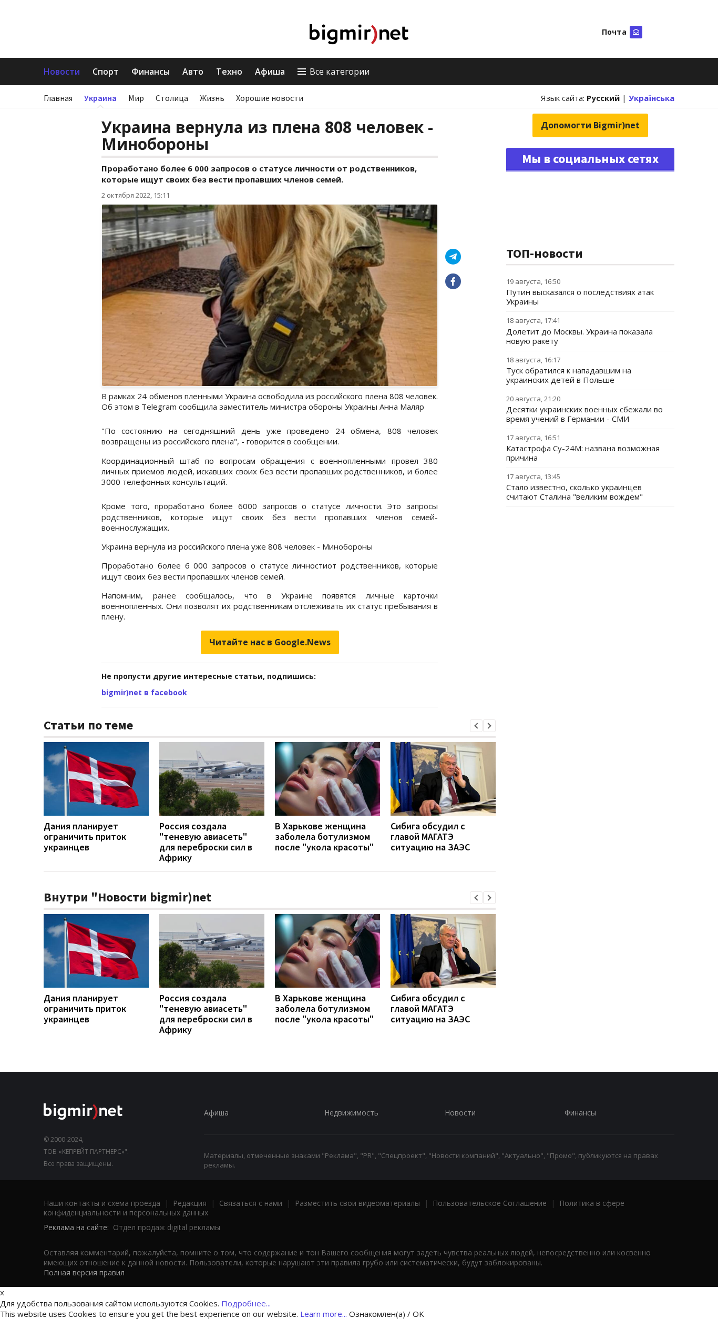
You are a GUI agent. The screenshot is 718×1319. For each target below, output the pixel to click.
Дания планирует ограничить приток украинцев (85, 836)
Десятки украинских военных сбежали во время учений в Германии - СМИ (584, 414)
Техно (229, 71)
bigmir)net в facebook (144, 692)
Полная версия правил (84, 1272)
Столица (172, 98)
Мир (136, 98)
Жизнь (212, 98)
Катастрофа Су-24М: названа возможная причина (583, 453)
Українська (651, 98)
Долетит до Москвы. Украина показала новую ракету (579, 336)
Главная (58, 98)
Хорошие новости (269, 98)
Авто (192, 71)
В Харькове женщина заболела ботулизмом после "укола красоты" (324, 836)
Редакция (190, 1203)
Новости (62, 71)
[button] (476, 725)
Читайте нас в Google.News (270, 642)
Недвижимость (351, 1113)
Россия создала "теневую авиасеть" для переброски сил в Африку (205, 842)
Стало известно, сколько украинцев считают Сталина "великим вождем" (574, 492)
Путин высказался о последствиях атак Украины (580, 297)
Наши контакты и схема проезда (102, 1203)
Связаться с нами (250, 1203)
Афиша (270, 71)
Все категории (340, 71)
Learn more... (323, 1313)
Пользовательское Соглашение (490, 1203)
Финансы (150, 71)
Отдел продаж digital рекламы (166, 1227)
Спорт (106, 71)
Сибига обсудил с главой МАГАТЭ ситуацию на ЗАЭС (430, 836)
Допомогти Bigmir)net (590, 125)
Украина (100, 98)
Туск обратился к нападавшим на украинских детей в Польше (568, 375)
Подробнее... (246, 1303)
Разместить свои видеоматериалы (357, 1203)
